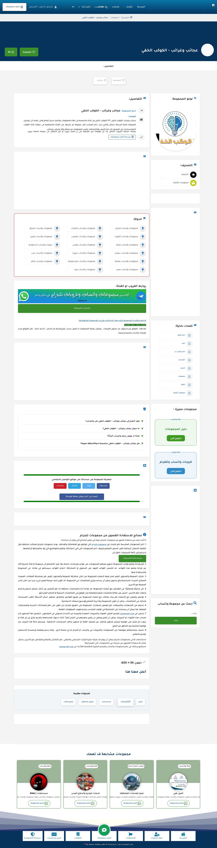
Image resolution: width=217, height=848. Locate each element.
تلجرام (74, 486)
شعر (140, 702)
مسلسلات (106, 702)
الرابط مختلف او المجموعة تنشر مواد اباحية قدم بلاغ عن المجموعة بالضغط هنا (112, 321)
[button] (132, 558)
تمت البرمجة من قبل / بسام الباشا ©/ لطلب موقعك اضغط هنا (109, 844)
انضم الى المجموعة (82, 308)
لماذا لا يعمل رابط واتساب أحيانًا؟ (123, 436)
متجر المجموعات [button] (126, 614)
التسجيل (33, 7)
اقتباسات (125, 702)
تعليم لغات (68, 702)
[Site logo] (162, 7)
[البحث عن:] (186, 613)
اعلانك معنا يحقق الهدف (135, 325)
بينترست (60, 486)
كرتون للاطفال (87, 702)
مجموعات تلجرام (99, 545)
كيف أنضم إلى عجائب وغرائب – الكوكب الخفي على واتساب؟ (112, 421)
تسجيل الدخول (46, 7)
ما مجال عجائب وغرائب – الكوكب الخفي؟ (121, 428)
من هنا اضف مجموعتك (120, 137)
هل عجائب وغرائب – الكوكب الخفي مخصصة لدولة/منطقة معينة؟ (110, 443)
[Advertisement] (175, 265)
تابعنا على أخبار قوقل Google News (82, 497)
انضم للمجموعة (176, 803)
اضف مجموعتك (13, 7)
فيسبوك (103, 486)
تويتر (89, 486)
